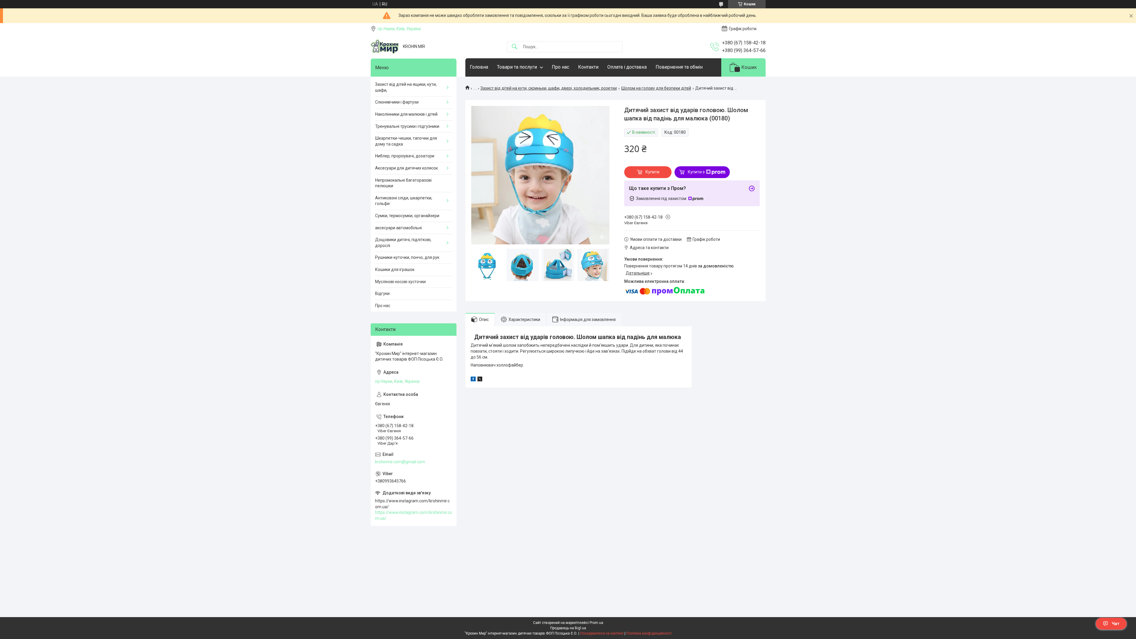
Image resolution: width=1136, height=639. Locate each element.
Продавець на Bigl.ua (568, 628)
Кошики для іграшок (394, 269)
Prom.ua (596, 623)
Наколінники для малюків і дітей (406, 114)
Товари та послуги (517, 67)
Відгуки (382, 293)
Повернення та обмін (679, 67)
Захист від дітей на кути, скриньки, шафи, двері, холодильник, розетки (548, 88)
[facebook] (473, 379)
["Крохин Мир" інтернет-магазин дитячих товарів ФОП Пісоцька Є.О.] (384, 46)
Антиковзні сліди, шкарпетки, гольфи (403, 201)
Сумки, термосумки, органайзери (407, 215)
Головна (479, 67)
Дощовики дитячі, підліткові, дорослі (403, 242)
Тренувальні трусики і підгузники (407, 126)
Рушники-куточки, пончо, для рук (407, 257)
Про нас (560, 67)
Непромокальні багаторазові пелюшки (403, 183)
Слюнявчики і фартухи (397, 102)
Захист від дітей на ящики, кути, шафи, (406, 87)
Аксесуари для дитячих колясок (406, 168)
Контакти (588, 67)
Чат (1115, 623)
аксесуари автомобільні (398, 227)
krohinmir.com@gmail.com (400, 461)
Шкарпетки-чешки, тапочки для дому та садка (406, 141)
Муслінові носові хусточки (400, 281)
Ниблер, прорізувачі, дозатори (404, 156)
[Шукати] (514, 46)
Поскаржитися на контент (602, 633)
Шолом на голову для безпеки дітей (656, 88)
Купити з (696, 172)
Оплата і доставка (627, 67)
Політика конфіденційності (649, 633)
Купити (652, 172)
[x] (479, 379)
